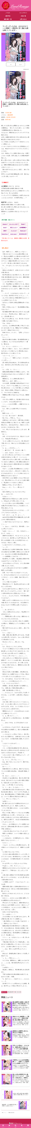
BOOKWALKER (22, 234)
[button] (20, 64)
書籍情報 (5, 992)
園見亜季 (12, 992)
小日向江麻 (18, 992)
